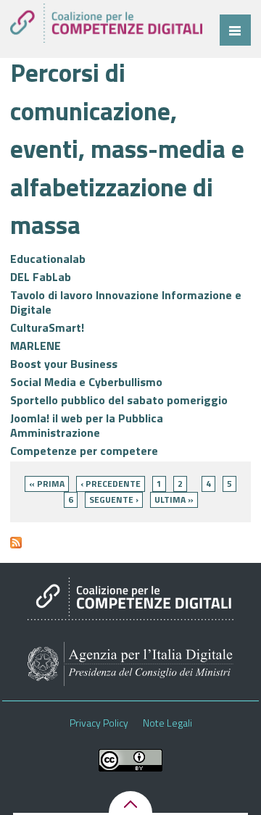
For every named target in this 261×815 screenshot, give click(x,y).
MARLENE (35, 345)
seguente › (113, 499)
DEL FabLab (40, 276)
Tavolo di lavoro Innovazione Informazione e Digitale (125, 302)
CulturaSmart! (47, 327)
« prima (47, 483)
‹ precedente (110, 483)
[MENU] (235, 30)
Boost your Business (63, 363)
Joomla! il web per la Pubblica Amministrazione (86, 425)
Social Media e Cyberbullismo (86, 381)
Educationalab (48, 258)
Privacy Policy (99, 723)
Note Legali (167, 723)
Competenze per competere (84, 450)
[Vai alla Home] (106, 23)
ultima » (174, 499)
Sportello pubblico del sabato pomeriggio (119, 400)
